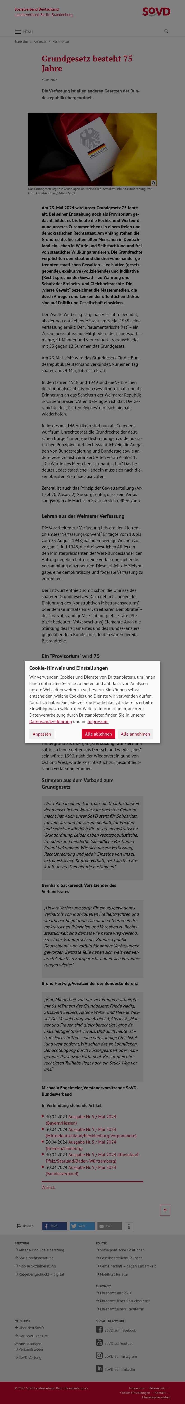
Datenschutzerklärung (50, 721)
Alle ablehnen (98, 734)
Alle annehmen (135, 734)
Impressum (98, 721)
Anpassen (42, 734)
